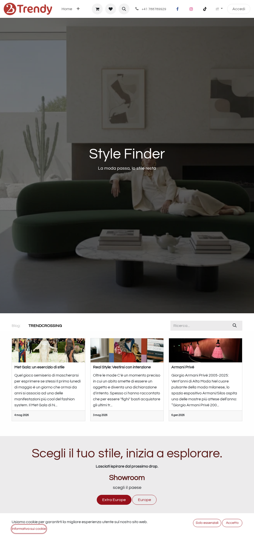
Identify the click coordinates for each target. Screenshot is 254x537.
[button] (124, 8)
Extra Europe (114, 500)
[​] (66, 326)
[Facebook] (177, 8)
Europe (144, 500)
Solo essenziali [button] (207, 523)
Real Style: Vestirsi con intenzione (122, 367)
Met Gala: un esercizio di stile (39, 367)
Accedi (238, 9)
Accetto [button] (232, 523)
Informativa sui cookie (29, 529)
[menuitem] (67, 9)
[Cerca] (234, 326)
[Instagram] (191, 8)
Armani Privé (182, 367)
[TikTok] (204, 8)
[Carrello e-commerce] (97, 8)
